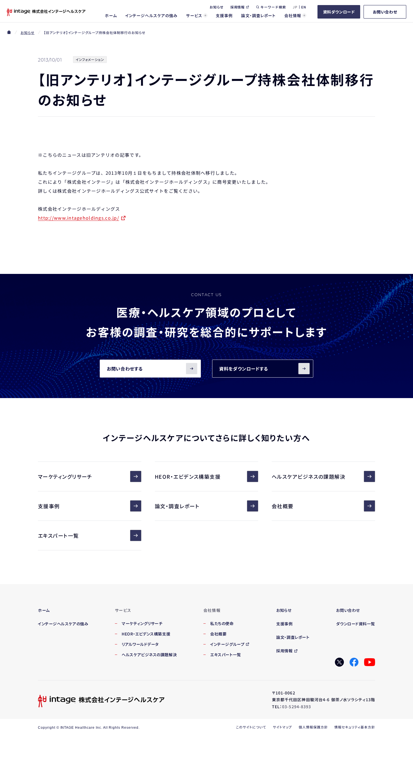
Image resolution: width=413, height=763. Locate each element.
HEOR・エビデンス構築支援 (188, 476)
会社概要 (283, 506)
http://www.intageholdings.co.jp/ (78, 217)
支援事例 (49, 506)
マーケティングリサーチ (65, 476)
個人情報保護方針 (313, 727)
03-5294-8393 (296, 706)
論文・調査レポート (177, 506)
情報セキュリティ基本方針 (354, 727)
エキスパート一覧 (58, 535)
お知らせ (28, 32)
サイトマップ (282, 727)
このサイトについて (251, 727)
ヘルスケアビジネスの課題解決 (308, 476)
